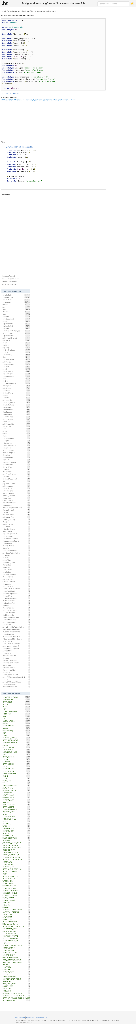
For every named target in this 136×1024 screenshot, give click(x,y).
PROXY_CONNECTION (16, 855)
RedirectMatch (16, 376)
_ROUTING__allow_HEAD (16, 843)
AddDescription (16, 486)
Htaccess (30, 1017)
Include (16, 352)
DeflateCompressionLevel (16, 507)
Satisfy (16, 369)
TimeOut (16, 469)
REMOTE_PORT (16, 972)
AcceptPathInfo (16, 457)
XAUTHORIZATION (16, 838)
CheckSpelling (16, 500)
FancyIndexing (16, 448)
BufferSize (16, 672)
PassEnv (16, 558)
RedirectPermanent (16, 479)
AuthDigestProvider (16, 550)
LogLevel (16, 605)
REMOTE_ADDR (16, 771)
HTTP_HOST (16, 702)
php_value (16, 340)
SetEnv (16, 381)
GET (16, 733)
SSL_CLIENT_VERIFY (16, 931)
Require (16, 343)
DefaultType (16, 531)
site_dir (16, 964)
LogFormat (16, 567)
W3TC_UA (16, 826)
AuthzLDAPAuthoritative (16, 589)
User (16, 357)
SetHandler (16, 426)
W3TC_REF (16, 833)
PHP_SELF (16, 943)
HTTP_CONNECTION (16, 876)
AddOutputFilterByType (16, 331)
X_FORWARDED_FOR (16, 852)
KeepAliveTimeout (16, 684)
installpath (16, 969)
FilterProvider (16, 410)
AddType (16, 328)
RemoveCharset (16, 536)
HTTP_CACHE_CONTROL (16, 869)
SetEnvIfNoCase (16, 350)
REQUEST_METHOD (16, 742)
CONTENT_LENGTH (16, 895)
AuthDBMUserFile (16, 620)
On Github (7, 93)
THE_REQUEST (16, 750)
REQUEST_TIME (16, 950)
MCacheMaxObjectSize (16, 636)
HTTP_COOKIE (16, 764)
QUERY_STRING (16, 721)
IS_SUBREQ (16, 840)
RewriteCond (16, 300)
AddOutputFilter (16, 424)
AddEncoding (16, 355)
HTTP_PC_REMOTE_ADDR (16, 859)
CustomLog (16, 565)
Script (73, 100)
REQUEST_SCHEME (16, 893)
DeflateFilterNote (16, 546)
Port (16, 378)
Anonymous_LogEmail (16, 648)
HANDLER (16, 802)
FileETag (40, 100)
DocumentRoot (16, 493)
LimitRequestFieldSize (16, 663)
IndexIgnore (16, 386)
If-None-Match (16, 828)
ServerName (16, 488)
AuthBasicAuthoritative (16, 553)
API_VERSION (16, 917)
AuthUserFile (16, 400)
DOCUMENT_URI (15, 1000)
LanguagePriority (16, 519)
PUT (16, 754)
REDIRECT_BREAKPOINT (16, 979)
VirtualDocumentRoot (16, 383)
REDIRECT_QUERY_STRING (16, 910)
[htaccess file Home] (5, 3)
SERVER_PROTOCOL (16, 941)
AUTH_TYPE (16, 914)
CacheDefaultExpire (16, 670)
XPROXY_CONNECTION (16, 857)
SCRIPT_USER (16, 986)
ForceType (16, 421)
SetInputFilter (16, 596)
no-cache (16, 762)
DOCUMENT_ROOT (16, 752)
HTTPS (16, 707)
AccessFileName (16, 613)
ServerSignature (16, 402)
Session (16, 395)
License (15, 93)
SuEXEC (16, 679)
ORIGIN (16, 728)
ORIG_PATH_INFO (16, 984)
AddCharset (16, 362)
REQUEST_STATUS (16, 953)
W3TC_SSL (16, 814)
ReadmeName (16, 464)
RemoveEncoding (16, 574)
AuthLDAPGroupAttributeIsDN (16, 677)
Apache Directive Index (10, 279)
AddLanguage (16, 491)
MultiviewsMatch (16, 601)
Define (16, 436)
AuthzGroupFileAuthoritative (16, 627)
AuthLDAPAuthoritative (16, 644)
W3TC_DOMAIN (16, 898)
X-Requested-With (16, 773)
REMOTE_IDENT (16, 955)
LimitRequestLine (16, 667)
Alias (16, 429)
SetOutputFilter (16, 359)
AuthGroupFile (16, 419)
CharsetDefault (16, 510)
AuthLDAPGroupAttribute (16, 682)
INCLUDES (16, 714)
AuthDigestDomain (16, 610)
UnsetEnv (16, 548)
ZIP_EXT (16, 974)
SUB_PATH (16, 991)
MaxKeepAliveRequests (16, 629)
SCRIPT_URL (16, 862)
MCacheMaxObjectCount (16, 639)
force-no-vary (16, 730)
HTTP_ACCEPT (16, 807)
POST (16, 735)
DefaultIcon (16, 498)
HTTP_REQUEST (16, 879)
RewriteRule (65, 100)
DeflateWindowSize (16, 687)
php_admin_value (16, 484)
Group (16, 433)
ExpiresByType (31, 100)
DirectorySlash (16, 450)
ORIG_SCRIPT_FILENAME (16, 960)
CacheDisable (16, 577)
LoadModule (16, 505)
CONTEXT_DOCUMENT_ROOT (16, 993)
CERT (16, 874)
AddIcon (16, 476)
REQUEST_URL (16, 864)
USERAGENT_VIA (16, 850)
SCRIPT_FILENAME (16, 711)
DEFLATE (16, 704)
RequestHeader (16, 364)
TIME (16, 719)
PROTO (16, 766)
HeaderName (16, 472)
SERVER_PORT (16, 726)
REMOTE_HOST (16, 831)
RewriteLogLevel (16, 562)
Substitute (16, 527)
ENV (16, 709)
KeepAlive (16, 455)
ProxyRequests (16, 634)
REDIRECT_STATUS (16, 738)
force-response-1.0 (16, 809)
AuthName (16, 390)
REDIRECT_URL (16, 867)
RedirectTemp (16, 393)
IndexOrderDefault (16, 503)
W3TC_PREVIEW (16, 804)
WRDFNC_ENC (16, 881)
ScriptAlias (16, 560)
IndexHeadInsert (16, 529)
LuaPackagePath (16, 603)
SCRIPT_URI (16, 919)
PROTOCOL (16, 988)
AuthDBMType (16, 651)
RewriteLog (16, 572)
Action (16, 431)
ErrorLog (16, 658)
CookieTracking (16, 608)
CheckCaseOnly (16, 581)
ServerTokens (16, 371)
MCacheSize (16, 641)
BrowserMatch (16, 374)
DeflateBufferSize (16, 655)
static (16, 716)
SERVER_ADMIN (16, 816)
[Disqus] (53, 232)
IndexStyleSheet (16, 495)
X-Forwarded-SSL (16, 976)
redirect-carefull (16, 900)
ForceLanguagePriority (16, 541)
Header (16, 312)
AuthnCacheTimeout (16, 675)
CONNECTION (16, 836)
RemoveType (16, 467)
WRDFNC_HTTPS (16, 886)
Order (16, 314)
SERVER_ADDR (16, 747)
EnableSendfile (16, 615)
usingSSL (16, 905)
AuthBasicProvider (16, 474)
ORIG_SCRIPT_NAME (16, 957)
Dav (16, 481)
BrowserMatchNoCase (16, 534)
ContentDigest (16, 524)
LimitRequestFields (16, 660)
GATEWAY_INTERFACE (16, 912)
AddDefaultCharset (11, 11)
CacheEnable (16, 665)
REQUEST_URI (16, 699)
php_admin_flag (16, 579)
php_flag (16, 347)
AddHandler (16, 388)
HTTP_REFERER (16, 757)
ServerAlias (16, 624)
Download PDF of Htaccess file (19, 147)
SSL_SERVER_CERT (16, 929)
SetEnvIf (16, 367)
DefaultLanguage (16, 452)
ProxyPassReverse (16, 598)
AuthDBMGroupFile (16, 622)
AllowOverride (16, 417)
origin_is (16, 907)
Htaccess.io (20, 1017)
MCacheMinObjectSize (16, 632)
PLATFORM (16, 967)
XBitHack (16, 512)
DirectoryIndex (16, 333)
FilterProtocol (16, 412)
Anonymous (16, 441)
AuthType (16, 398)
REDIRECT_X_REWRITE (16, 890)
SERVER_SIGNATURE (16, 938)
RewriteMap (16, 543)
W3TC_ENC (16, 781)
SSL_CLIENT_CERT (16, 933)
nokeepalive (16, 793)
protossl (16, 745)
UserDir (16, 522)
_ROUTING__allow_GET (16, 845)
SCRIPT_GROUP (16, 948)
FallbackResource (16, 445)
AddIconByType (16, 517)
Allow (16, 307)
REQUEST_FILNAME (16, 888)
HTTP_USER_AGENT (16, 740)
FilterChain (16, 407)
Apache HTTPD (42, 1017)
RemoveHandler (16, 438)
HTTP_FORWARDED (16, 922)
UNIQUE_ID (16, 981)
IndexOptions (16, 443)
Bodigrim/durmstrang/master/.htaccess (39, 11)
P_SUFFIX (16, 902)
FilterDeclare (16, 414)
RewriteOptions (16, 405)
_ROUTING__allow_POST (16, 847)
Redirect (16, 316)
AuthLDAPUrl (16, 570)
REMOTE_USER (16, 800)
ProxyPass (16, 555)
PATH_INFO (16, 824)
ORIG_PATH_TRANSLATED (16, 962)
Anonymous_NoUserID (16, 646)
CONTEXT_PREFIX (16, 790)
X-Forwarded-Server (16, 924)
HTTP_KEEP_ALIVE (16, 871)
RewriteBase (16, 302)
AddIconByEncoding (16, 538)
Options (47, 100)
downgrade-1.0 (16, 797)
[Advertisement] (53, 121)
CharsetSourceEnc (16, 515)
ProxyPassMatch (16, 591)
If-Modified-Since (16, 819)
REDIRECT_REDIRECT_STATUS (16, 996)
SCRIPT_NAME (16, 883)
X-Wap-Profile (16, 788)
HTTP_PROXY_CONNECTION (16, 926)
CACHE (16, 776)
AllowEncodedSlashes (16, 617)
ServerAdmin (16, 584)
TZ (16, 783)
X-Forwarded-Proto (16, 785)
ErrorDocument (16, 319)
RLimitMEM (16, 653)
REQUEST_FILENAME (16, 697)
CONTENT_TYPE (16, 812)
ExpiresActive (20, 100)
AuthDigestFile (16, 586)
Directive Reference (9, 282)
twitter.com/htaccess (9, 284)
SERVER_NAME (16, 769)
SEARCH (16, 821)
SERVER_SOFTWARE (16, 936)
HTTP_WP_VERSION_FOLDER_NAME (16, 998)
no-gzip (16, 723)
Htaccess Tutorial (8, 276)
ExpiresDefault (16, 326)
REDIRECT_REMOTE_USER (16, 945)
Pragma (16, 759)
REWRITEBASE (16, 795)
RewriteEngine (55, 100)
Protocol (16, 460)
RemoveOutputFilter (16, 593)
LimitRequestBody (16, 462)
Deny (16, 309)
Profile (16, 778)
